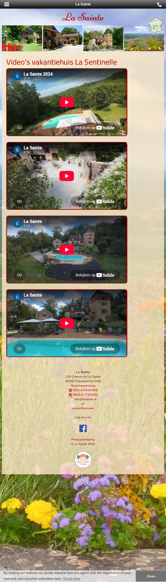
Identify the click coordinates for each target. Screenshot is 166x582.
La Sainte (83, 17)
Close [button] (151, 576)
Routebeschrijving (83, 385)
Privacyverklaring (83, 439)
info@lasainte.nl (85, 399)
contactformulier (83, 408)
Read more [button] (71, 578)
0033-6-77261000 (85, 394)
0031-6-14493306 (85, 390)
